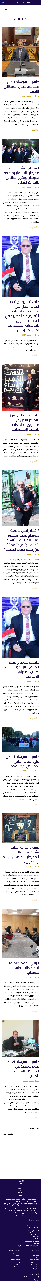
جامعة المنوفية (35, 1252)
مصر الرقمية (36, 1236)
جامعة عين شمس (34, 1264)
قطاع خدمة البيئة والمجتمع (32, 1241)
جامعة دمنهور (35, 1262)
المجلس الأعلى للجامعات (32, 1225)
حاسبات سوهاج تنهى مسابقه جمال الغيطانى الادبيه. (21, 86)
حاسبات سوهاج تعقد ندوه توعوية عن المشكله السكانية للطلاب (23, 1068)
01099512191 (33, 1274)
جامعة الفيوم (16, 1252)
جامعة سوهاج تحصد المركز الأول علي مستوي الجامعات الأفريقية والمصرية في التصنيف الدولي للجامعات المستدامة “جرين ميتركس (22, 315)
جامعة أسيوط (35, 1250)
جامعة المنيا (36, 1257)
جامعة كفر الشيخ (15, 1257)
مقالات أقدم (33, 1128)
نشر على (30, 96)
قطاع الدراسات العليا (34, 1243)
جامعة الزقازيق (35, 1255)
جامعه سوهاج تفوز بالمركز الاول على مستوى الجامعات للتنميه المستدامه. (24, 422)
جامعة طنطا (16, 1264)
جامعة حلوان (35, 1266)
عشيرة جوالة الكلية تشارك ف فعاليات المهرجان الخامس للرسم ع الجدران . (21, 854)
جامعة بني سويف (34, 1259)
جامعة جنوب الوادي (14, 1250)
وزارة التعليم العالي (34, 1232)
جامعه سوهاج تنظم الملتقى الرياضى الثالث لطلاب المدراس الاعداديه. (22, 669)
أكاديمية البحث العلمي (33, 1234)
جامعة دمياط (16, 1262)
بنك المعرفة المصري (33, 1227)
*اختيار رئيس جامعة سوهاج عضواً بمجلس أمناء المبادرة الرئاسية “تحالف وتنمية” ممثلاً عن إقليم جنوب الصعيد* (21, 540)
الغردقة (18, 1255)
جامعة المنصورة (15, 1259)
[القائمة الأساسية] (6, 9)
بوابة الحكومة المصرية (33, 1229)
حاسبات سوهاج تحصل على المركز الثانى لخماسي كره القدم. (22, 761)
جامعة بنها (17, 1266)
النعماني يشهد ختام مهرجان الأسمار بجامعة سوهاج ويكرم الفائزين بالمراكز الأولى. (21, 175)
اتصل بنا (16, 2)
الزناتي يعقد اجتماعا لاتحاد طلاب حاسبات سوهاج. (24, 967)
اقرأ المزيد (35, 130)
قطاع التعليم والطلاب (33, 1239)
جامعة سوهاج (26, 2)
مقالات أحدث (8, 1134)
